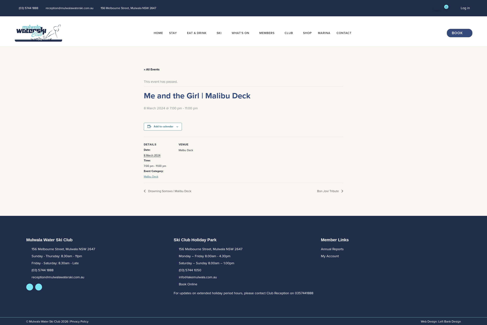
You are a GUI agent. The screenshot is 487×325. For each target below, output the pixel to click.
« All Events (152, 69)
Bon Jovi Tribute (328, 191)
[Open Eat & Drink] (209, 33)
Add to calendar (163, 127)
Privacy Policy (79, 321)
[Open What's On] (251, 33)
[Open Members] (277, 33)
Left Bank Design (449, 321)
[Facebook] (29, 287)
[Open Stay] (179, 33)
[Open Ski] (224, 33)
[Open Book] (465, 33)
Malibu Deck (151, 177)
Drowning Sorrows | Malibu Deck (169, 191)
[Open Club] (295, 33)
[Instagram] (38, 287)
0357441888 (304, 293)
